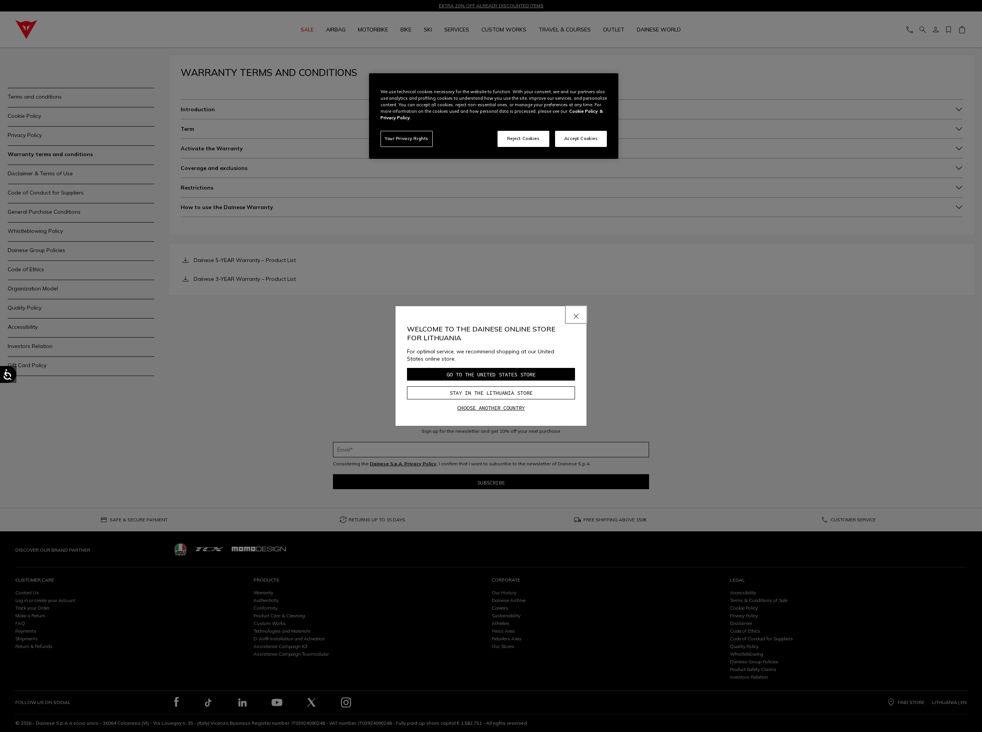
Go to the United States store (491, 374)
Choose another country (491, 407)
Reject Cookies (523, 138)
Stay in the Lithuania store (491, 392)
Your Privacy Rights (406, 138)
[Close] (576, 314)
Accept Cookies (581, 138)
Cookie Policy (583, 111)
